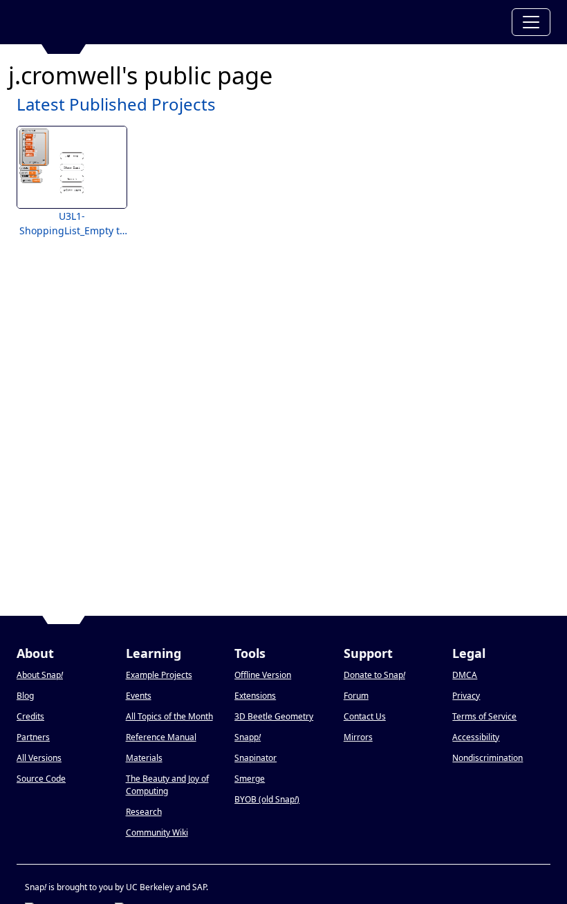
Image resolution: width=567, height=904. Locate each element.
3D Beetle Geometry (273, 716)
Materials (144, 758)
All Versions (39, 758)
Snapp (247, 737)
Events (138, 695)
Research (144, 812)
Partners (33, 737)
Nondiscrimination (487, 758)
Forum (356, 695)
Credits (30, 716)
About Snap (40, 675)
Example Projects (159, 675)
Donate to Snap (374, 675)
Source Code (41, 778)
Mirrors (358, 737)
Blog (25, 695)
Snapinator (255, 758)
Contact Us (365, 716)
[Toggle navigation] (531, 22)
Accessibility (475, 737)
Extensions (255, 695)
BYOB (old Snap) (266, 799)
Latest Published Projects (116, 104)
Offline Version (262, 675)
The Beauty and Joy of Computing (167, 785)
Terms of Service (484, 716)
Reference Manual (161, 737)
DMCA (464, 675)
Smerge (249, 778)
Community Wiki (157, 832)
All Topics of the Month (169, 716)
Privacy (466, 695)
